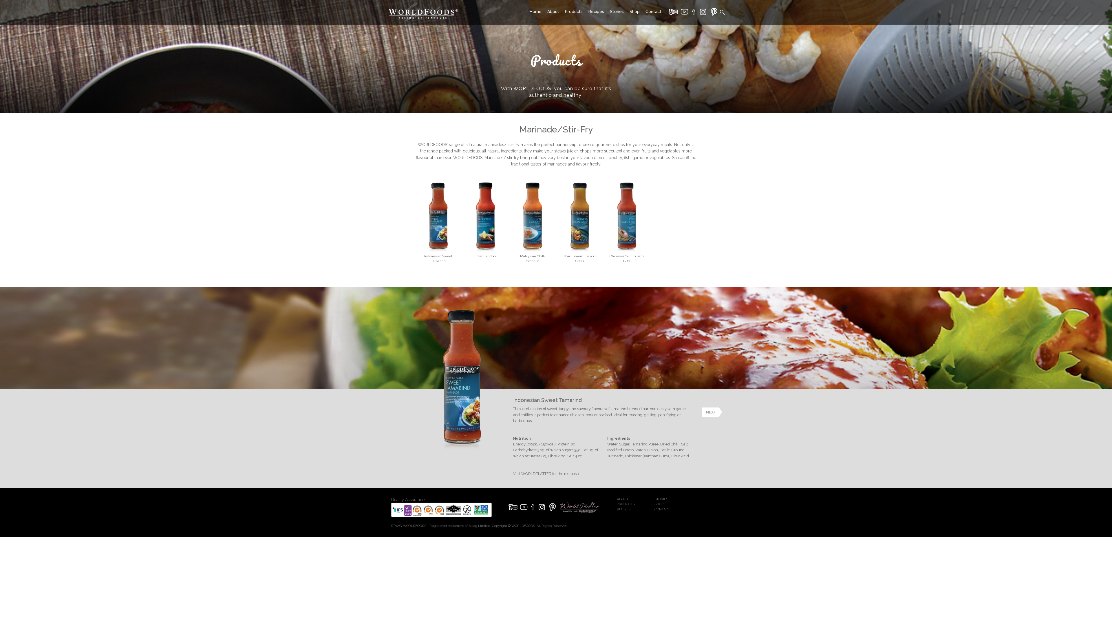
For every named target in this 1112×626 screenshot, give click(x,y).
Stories (617, 11)
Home (536, 11)
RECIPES (623, 509)
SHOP (658, 504)
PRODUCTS (626, 504)
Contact (653, 11)
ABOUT (622, 499)
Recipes (596, 11)
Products (574, 11)
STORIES (661, 499)
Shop (635, 11)
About (553, 11)
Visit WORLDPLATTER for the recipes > (546, 474)
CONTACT (662, 509)
